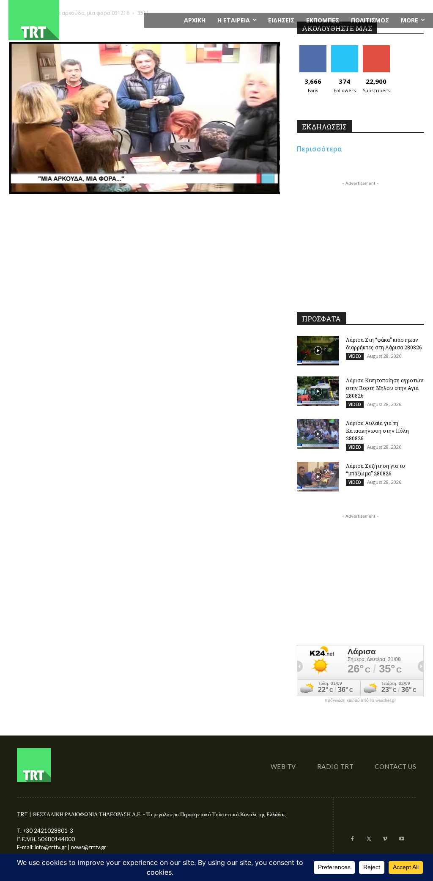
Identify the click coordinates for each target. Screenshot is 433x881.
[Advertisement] (360, 241)
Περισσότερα (319, 149)
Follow (344, 48)
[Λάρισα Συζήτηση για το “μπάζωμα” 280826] (318, 476)
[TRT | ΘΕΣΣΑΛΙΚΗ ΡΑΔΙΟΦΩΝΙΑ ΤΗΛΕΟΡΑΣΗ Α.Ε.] (72, 20)
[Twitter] (369, 839)
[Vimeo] (385, 839)
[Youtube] (401, 839)
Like (313, 48)
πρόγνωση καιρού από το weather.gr (360, 700)
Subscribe (376, 48)
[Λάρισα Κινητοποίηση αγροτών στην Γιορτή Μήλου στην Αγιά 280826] (318, 391)
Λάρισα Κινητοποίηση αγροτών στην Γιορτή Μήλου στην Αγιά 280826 (384, 388)
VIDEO (354, 356)
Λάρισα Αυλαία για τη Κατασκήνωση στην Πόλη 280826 (377, 431)
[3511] (144, 191)
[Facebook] (352, 839)
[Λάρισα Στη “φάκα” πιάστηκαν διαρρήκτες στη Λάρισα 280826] (318, 350)
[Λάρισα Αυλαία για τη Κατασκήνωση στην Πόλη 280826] (318, 434)
